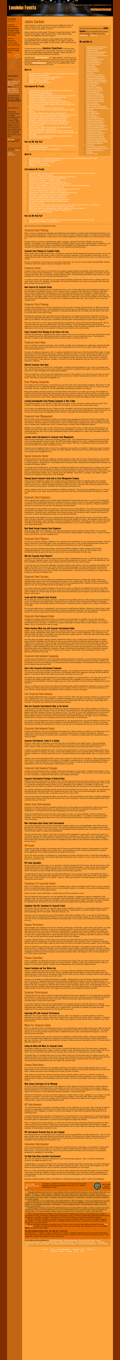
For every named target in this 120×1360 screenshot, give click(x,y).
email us (17, 150)
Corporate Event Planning (95, 96)
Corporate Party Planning (94, 98)
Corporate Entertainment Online (97, 141)
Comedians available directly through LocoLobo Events (47, 97)
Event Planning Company (95, 59)
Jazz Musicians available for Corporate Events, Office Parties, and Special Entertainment (59, 185)
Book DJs (89, 110)
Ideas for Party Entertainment (96, 106)
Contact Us (11, 21)
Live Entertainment (92, 70)
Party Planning (91, 85)
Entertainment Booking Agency (96, 47)
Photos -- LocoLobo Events (38, 81)
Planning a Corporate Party (95, 77)
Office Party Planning (93, 87)
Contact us (93, 35)
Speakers (76, 1251)
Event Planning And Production (85, 1242)
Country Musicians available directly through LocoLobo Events (50, 103)
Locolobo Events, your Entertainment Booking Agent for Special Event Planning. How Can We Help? (63, 158)
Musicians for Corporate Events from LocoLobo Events (47, 101)
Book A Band (90, 66)
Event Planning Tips (93, 92)
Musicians (62, 1251)
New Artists (55, 1251)
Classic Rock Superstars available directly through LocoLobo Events (52, 96)
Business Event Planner (87, 1240)
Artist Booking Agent (56, 1240)
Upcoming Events (14, 45)
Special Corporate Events (95, 99)
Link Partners (11, 155)
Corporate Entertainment (12, 25)
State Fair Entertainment (94, 94)
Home (10, 52)
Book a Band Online (93, 113)
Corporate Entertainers (66, 1242)
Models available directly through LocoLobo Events (46, 108)
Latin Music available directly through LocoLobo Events (48, 118)
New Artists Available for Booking (40, 138)
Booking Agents (91, 68)
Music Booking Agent (42, 1244)
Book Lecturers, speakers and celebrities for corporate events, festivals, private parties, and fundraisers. (50, 128)
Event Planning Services (94, 91)
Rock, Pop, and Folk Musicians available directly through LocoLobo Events (54, 189)
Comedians (69, 1251)
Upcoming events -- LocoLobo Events (42, 79)
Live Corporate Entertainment (96, 147)
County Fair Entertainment (95, 54)
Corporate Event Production (95, 78)
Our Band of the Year (36, 125)
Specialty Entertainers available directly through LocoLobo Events (51, 131)
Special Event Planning (94, 89)
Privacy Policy (75, 1249)
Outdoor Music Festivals (94, 75)
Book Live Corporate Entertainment (41, 94)
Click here (11, 139)
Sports (82, 1251)
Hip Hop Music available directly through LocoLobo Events (49, 117)
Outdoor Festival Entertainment (97, 56)
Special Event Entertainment (87, 1244)
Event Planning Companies (95, 122)
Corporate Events (92, 50)
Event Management (93, 61)
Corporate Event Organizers (95, 133)
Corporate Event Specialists (95, 138)
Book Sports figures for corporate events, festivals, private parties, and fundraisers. (57, 208)
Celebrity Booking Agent (49, 1242)
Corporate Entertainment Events (97, 148)
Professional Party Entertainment (97, 108)
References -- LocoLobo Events (40, 82)
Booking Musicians (92, 84)
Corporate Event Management (96, 52)
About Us (11, 38)
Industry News (12, 43)
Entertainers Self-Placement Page (13, 49)
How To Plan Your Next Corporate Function (14, 83)
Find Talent (45, 1249)
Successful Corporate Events (96, 140)
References (11, 41)
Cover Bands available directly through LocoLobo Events (48, 124)
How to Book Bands (93, 64)
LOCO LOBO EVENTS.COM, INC (32, 1185)
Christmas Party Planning (95, 101)
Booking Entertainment (94, 63)
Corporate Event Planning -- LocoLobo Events (44, 149)
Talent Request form (42, 58)
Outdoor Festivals (92, 71)
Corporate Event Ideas (94, 131)
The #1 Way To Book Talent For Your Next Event (13, 90)
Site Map (10, 153)
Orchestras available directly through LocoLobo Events (47, 120)
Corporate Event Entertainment (96, 129)
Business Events (92, 154)
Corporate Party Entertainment (96, 80)
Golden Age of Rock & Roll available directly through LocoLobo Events (53, 115)
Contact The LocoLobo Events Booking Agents (45, 77)
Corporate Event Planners (95, 134)
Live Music (90, 73)
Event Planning (91, 57)
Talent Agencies (91, 112)
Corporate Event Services (95, 136)
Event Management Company (96, 82)
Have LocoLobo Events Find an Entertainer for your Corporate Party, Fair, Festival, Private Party (62, 220)
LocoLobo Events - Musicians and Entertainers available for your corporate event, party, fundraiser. (51, 91)
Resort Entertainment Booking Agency (63, 1244)
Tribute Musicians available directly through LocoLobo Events (50, 136)
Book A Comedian (92, 103)
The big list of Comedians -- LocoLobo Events (44, 99)
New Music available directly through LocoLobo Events (47, 113)
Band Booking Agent (71, 1240)
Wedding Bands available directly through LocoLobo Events (49, 122)
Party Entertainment (93, 105)
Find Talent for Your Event (101, 10)
